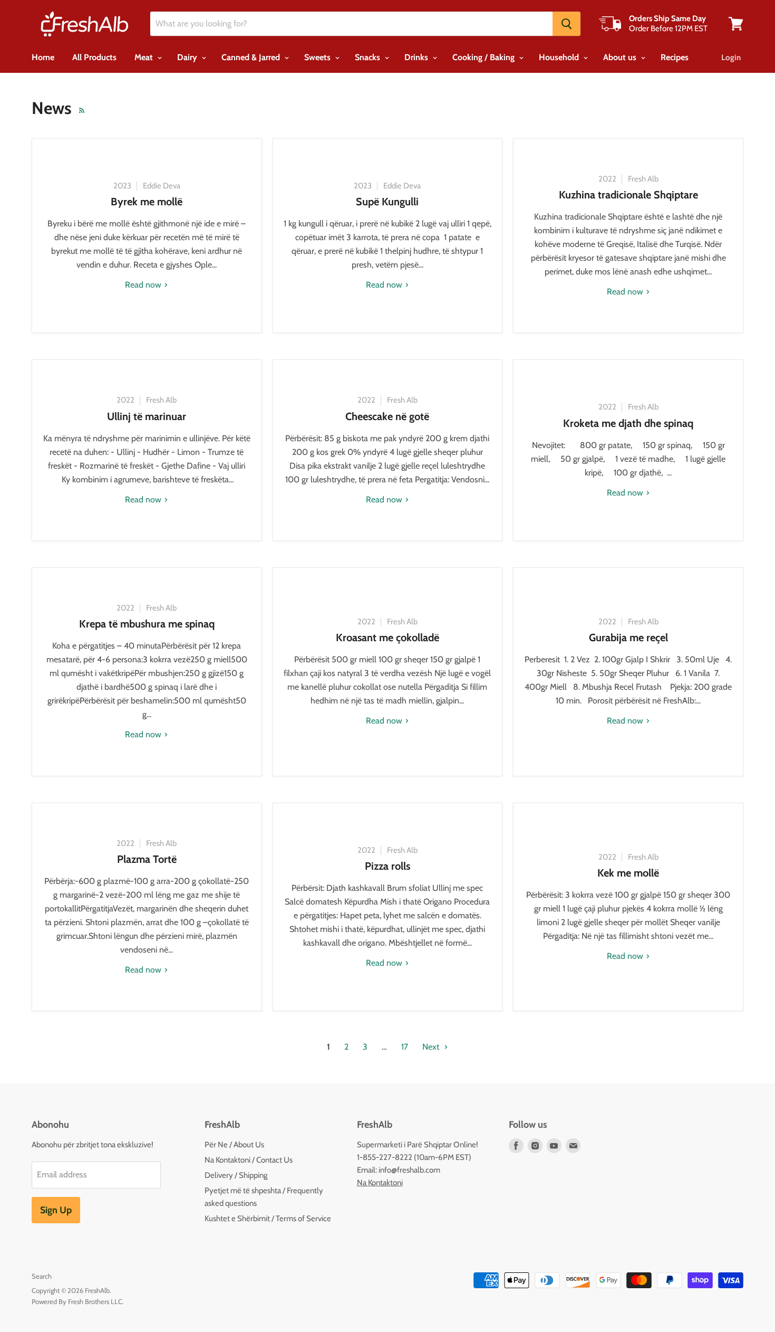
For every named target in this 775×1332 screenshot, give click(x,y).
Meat (144, 57)
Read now (144, 285)
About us (620, 57)
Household (560, 57)
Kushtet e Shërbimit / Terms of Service (268, 1218)
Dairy (188, 57)
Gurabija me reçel (628, 637)
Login (731, 57)
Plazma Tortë (147, 859)
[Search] (566, 24)
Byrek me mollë (146, 201)
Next (431, 1047)
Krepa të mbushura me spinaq (147, 623)
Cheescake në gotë (387, 416)
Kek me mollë (628, 873)
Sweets (318, 57)
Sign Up (56, 1210)
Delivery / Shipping (236, 1175)
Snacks (368, 57)
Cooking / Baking (484, 57)
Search (42, 1276)
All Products (94, 57)
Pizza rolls (387, 866)
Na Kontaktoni (380, 1182)
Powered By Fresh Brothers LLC (77, 1301)
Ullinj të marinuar (146, 416)
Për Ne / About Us (234, 1144)
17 (404, 1047)
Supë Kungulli (387, 201)
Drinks (417, 57)
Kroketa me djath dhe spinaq (628, 423)
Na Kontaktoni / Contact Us (249, 1160)
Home (43, 57)
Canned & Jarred (251, 57)
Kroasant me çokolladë (387, 637)
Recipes (675, 57)
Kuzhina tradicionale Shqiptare (628, 194)
